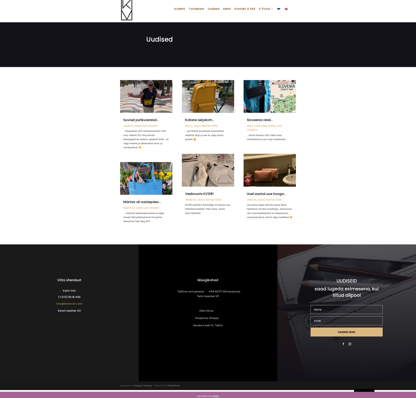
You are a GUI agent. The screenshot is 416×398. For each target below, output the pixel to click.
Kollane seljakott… (199, 120)
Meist (227, 9)
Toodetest (196, 9)
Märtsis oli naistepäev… (142, 202)
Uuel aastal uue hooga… (266, 194)
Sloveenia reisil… (260, 120)
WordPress (174, 385)
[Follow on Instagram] (349, 344)
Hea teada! (269, 125)
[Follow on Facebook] (343, 344)
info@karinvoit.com (69, 304)
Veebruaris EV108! (199, 194)
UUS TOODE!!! (150, 125)
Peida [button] (216, 396)
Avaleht (179, 9)
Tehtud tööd (209, 125)
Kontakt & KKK (244, 9)
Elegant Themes (143, 385)
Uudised (214, 9)
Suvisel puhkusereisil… (141, 120)
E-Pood (264, 9)
